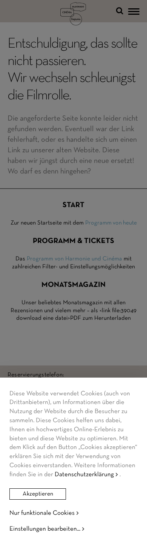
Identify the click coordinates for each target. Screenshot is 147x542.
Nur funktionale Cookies (42, 513)
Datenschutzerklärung (84, 474)
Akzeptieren (38, 494)
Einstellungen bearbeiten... (44, 529)
